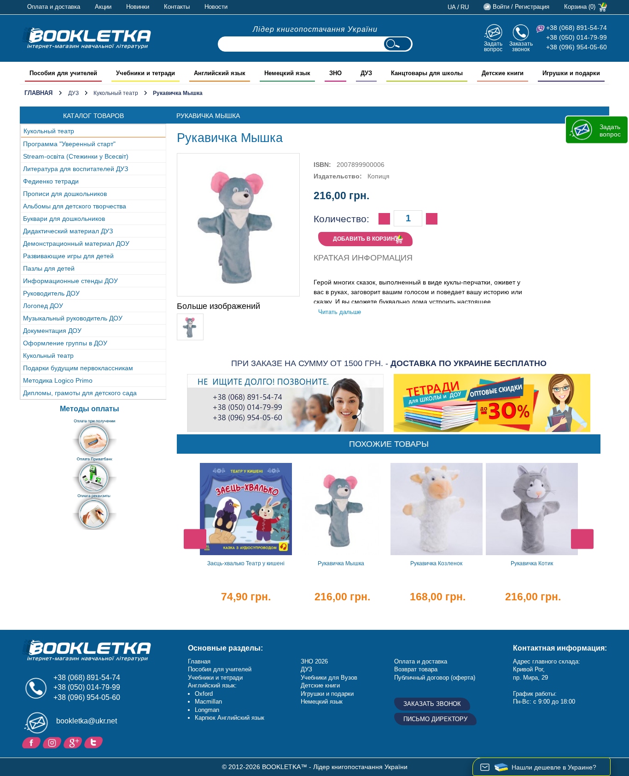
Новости (215, 6)
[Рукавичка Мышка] (190, 317)
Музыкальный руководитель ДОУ (72, 318)
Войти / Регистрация (521, 6)
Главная (38, 92)
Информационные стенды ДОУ (70, 280)
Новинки (137, 6)
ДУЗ (73, 93)
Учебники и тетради (215, 677)
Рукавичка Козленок (436, 563)
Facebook (32, 741)
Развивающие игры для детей (68, 256)
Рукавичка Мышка (341, 563)
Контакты (177, 6)
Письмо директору (435, 719)
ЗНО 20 (311, 661)
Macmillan (208, 701)
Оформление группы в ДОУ (65, 343)
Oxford (204, 693)
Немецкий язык (322, 701)
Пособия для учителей (219, 669)
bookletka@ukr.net (86, 721)
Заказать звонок (521, 46)
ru (464, 7)
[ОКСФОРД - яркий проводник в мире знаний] (86, 38)
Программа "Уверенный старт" (69, 144)
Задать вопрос (493, 46)
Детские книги (320, 685)
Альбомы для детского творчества (74, 206)
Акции (103, 6)
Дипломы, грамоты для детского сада (80, 393)
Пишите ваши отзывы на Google (74, 741)
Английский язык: (212, 685)
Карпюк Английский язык (229, 717)
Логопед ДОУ (43, 305)
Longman (207, 709)
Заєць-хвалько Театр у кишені (246, 563)
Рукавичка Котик (532, 563)
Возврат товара (415, 669)
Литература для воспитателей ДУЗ (75, 168)
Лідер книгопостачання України (315, 29)
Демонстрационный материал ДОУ (76, 243)
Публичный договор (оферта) (434, 677)
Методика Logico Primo (58, 380)
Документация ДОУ (52, 330)
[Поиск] (397, 44)
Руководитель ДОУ (51, 293)
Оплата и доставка (53, 6)
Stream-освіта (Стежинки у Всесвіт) (75, 156)
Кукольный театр (115, 93)
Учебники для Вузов (329, 677)
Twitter (94, 741)
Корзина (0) (579, 6)
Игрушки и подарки (327, 693)
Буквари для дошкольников (64, 218)
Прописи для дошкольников (65, 193)
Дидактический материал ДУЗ (68, 231)
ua (452, 7)
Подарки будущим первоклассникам (78, 368)
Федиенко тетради (51, 181)
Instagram (53, 741)
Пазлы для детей (49, 268)
